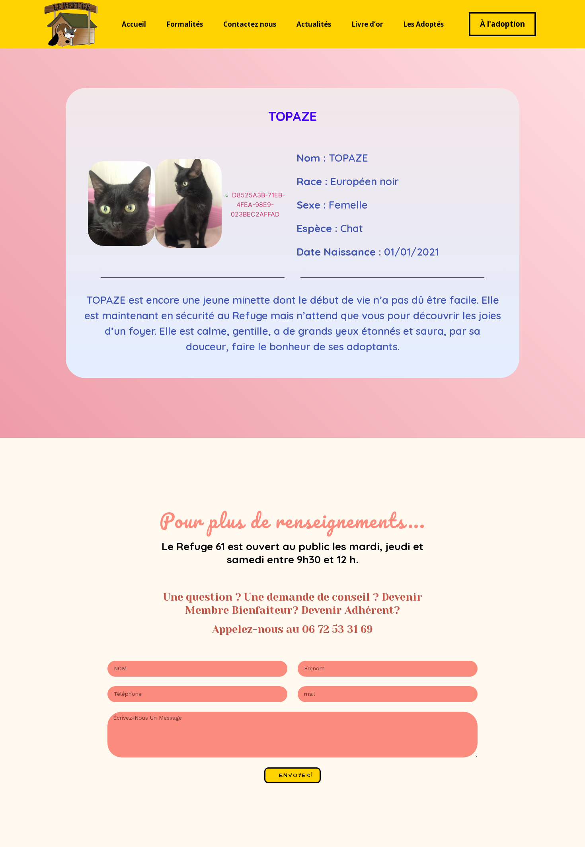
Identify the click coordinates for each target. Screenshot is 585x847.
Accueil (134, 24)
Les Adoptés (423, 24)
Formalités (184, 24)
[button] (95, 205)
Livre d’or (367, 24)
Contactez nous (249, 24)
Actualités (313, 24)
